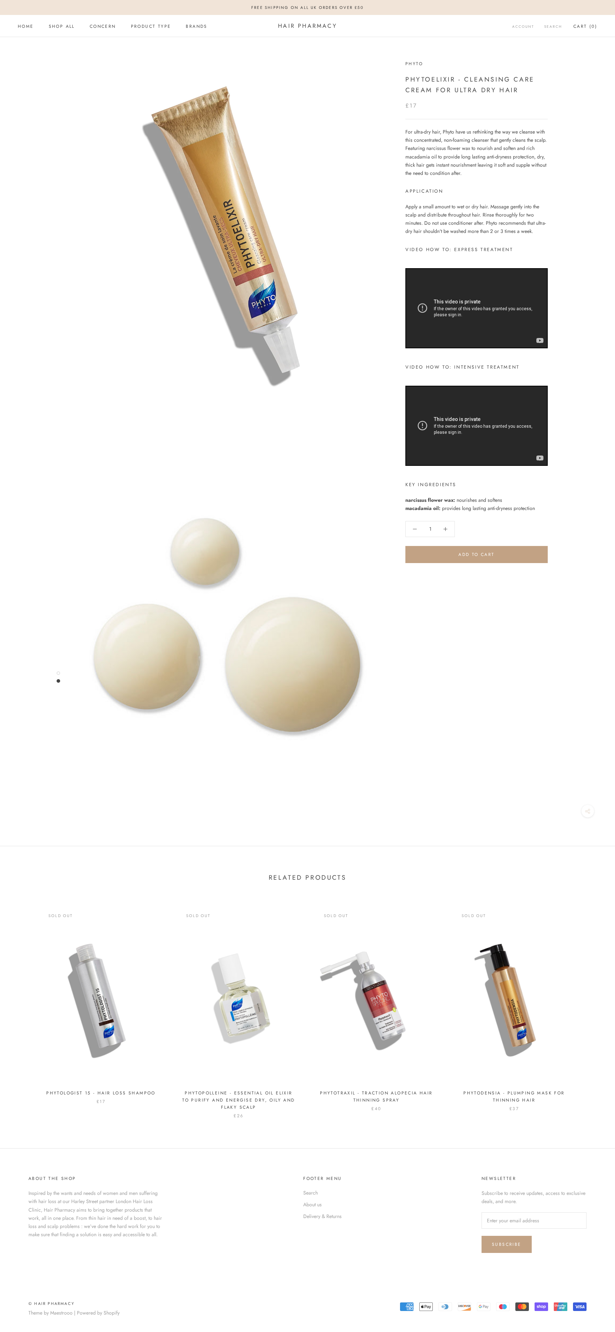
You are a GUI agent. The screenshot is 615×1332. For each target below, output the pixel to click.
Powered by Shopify (98, 1312)
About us (312, 1204)
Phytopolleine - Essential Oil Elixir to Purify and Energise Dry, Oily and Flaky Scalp (238, 1100)
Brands (196, 26)
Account (523, 26)
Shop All (62, 26)
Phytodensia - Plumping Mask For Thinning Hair (513, 1096)
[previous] (22, 1006)
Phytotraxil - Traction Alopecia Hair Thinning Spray (376, 1096)
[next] (593, 1006)
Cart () (585, 26)
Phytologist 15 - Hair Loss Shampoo (101, 1093)
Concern (103, 26)
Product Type (151, 26)
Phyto (414, 64)
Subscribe (506, 1244)
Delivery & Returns (322, 1216)
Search (553, 26)
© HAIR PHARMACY (51, 1303)
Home (26, 26)
